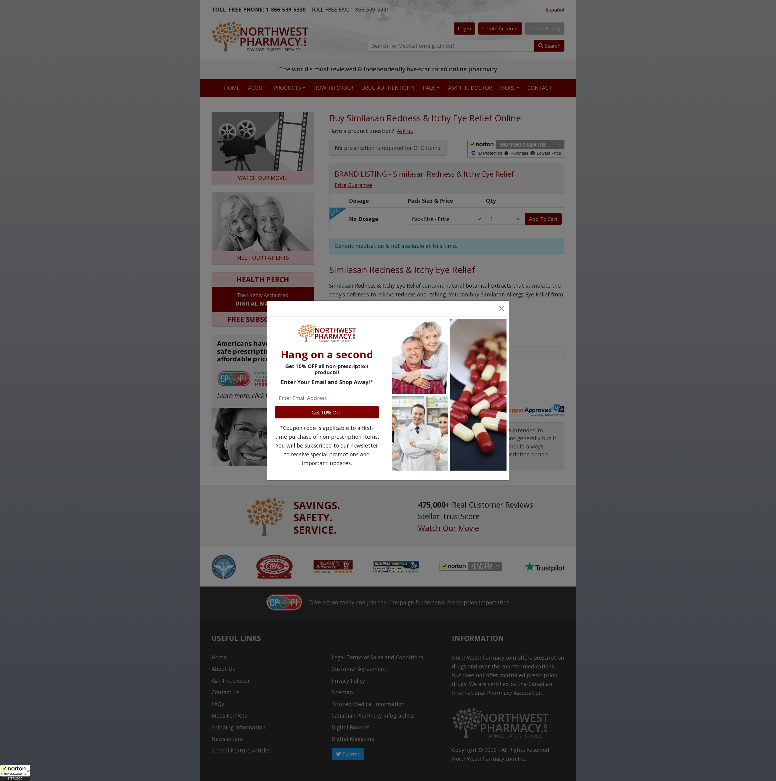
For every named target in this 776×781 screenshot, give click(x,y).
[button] (15, 773)
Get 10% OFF (327, 412)
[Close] (501, 308)
